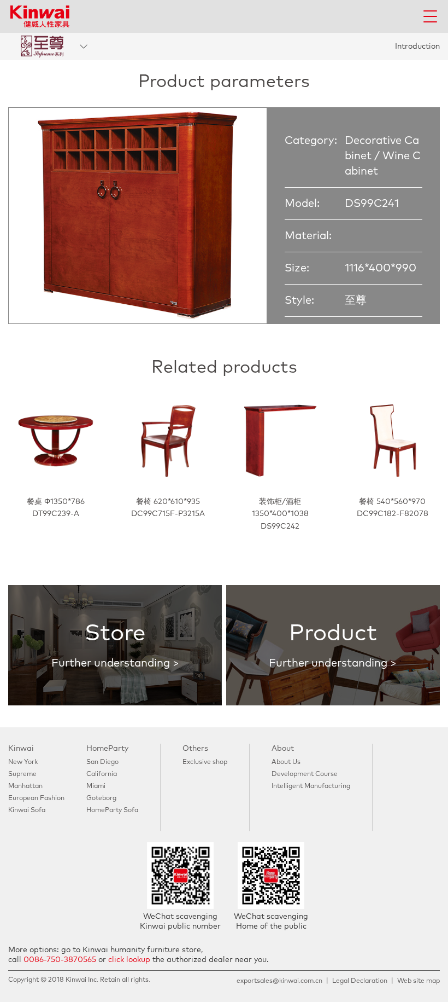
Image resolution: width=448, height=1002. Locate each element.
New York (23, 762)
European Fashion (36, 798)
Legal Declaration (359, 981)
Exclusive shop (204, 762)
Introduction (417, 46)
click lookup (129, 960)
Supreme (22, 774)
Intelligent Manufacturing (311, 786)
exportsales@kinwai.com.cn (279, 981)
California (101, 774)
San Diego (102, 762)
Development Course (305, 774)
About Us (286, 762)
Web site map (418, 981)
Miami (95, 786)
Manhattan (25, 786)
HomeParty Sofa (112, 810)
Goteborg (101, 798)
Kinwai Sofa (26, 810)
